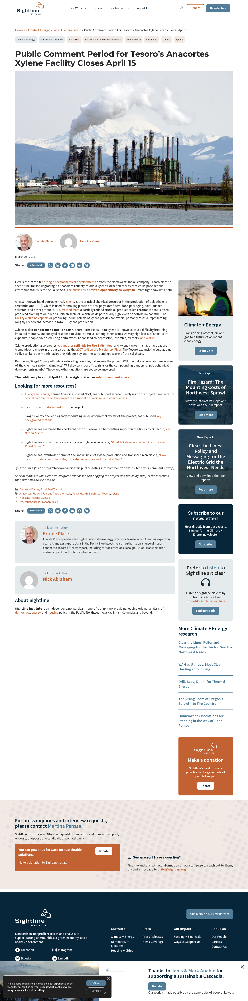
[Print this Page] (79, 265)
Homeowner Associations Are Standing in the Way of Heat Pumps (201, 720)
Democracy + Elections (120, 944)
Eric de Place (44, 241)
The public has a (100, 290)
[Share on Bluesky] (87, 265)
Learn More (205, 351)
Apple (204, 601)
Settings (96, 990)
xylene (70, 301)
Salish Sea (151, 39)
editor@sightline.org (172, 869)
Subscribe (205, 544)
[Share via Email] (72, 265)
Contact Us (219, 946)
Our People (219, 936)
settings (40, 990)
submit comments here (112, 377)
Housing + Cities (122, 950)
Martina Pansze (64, 826)
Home (19, 30)
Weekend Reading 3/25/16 (34, 497)
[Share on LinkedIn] (58, 265)
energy (35, 612)
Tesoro (166, 39)
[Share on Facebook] (65, 265)
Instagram (65, 950)
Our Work (76, 8)
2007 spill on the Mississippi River (98, 349)
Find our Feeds (205, 611)
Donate (195, 8)
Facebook (27, 950)
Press (98, 8)
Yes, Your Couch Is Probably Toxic (38, 502)
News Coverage (153, 942)
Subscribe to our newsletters (209, 914)
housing (53, 612)
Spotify (195, 601)
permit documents (50, 407)
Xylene (179, 39)
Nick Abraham (89, 241)
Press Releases (152, 936)
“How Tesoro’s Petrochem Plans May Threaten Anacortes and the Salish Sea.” (95, 457)
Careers (217, 942)
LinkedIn (64, 958)
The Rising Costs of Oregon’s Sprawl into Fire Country (200, 701)
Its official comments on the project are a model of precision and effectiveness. (99, 396)
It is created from (68, 310)
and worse (147, 338)
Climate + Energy (38, 30)
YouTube (219, 601)
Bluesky (26, 958)
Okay (96, 983)
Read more (205, 415)
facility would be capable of (33, 318)
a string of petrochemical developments (69, 282)
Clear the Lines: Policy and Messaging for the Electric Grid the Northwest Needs (205, 647)
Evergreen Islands (37, 394)
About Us (143, 8)
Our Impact (117, 8)
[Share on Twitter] (50, 265)
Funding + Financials (187, 936)
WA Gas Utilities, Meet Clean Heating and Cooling (200, 666)
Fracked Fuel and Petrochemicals (103, 39)
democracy (22, 612)
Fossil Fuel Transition (66, 30)
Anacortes (74, 39)
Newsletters (218, 8)
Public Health (134, 39)
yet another (85, 345)
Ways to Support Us (187, 942)
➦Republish (36, 265)
